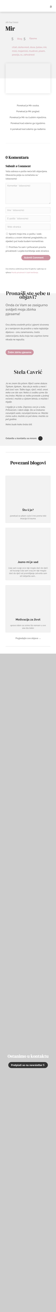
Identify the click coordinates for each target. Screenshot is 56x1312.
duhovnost (23, 47)
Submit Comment (34, 257)
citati (14, 47)
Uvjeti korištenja (32, 273)
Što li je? (28, 510)
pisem (42, 51)
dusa (32, 47)
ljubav (39, 47)
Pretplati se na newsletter (26, 1065)
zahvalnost (29, 54)
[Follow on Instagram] (40, 438)
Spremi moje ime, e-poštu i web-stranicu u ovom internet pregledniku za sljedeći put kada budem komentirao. (26, 238)
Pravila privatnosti (18, 273)
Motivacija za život (28, 619)
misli (14, 51)
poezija (15, 54)
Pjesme (33, 38)
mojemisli (23, 51)
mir (44, 47)
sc (21, 54)
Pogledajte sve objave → (28, 638)
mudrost (33, 51)
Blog (19, 38)
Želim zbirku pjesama (19, 352)
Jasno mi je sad (28, 562)
